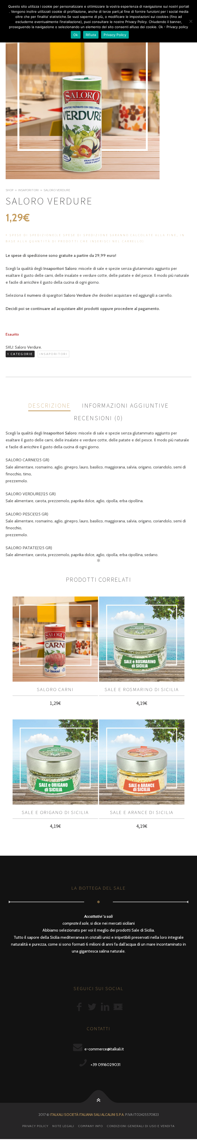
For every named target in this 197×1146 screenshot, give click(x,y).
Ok (75, 35)
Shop (9, 190)
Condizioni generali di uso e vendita (141, 1126)
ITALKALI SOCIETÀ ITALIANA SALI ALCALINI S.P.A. (87, 1114)
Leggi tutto (55, 704)
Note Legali (63, 1126)
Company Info (90, 1126)
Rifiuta (91, 35)
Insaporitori (28, 190)
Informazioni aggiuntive (125, 406)
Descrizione (49, 406)
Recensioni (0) (98, 418)
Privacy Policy (35, 1126)
